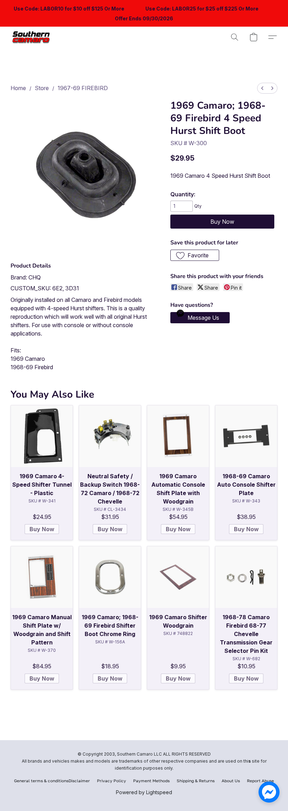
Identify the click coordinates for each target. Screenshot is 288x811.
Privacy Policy (111, 780)
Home (18, 88)
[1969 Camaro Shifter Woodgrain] (178, 577)
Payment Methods (151, 780)
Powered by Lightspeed (144, 792)
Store (42, 88)
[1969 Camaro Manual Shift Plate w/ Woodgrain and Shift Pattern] (42, 577)
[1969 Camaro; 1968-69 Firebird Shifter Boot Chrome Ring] (110, 577)
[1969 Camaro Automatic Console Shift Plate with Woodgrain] (178, 436)
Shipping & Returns (196, 780)
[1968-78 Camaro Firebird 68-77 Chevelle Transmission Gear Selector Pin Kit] (246, 577)
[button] (32, 37)
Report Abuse (260, 780)
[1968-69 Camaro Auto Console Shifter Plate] (246, 436)
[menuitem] (262, 88)
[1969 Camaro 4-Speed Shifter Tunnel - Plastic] (42, 436)
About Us (231, 780)
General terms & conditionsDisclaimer (52, 780)
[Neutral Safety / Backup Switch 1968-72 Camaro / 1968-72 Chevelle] (110, 436)
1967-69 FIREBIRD (83, 88)
